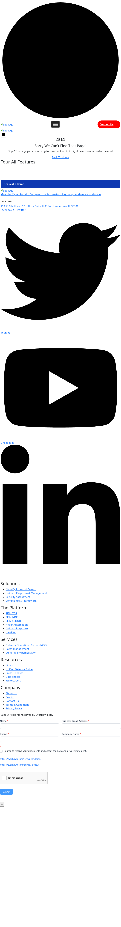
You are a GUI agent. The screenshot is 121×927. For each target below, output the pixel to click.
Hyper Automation (17, 624)
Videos (10, 665)
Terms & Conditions (17, 704)
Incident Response (17, 628)
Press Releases (14, 673)
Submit (6, 791)
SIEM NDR (12, 617)
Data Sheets (13, 677)
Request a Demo (14, 184)
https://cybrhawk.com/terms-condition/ (20, 758)
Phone (4, 733)
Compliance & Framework (21, 600)
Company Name (71, 733)
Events (10, 697)
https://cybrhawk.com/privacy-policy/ (19, 764)
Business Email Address (75, 720)
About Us (11, 693)
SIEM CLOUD (13, 621)
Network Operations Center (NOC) (26, 645)
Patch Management (17, 649)
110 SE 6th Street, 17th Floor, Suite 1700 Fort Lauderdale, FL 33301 (39, 206)
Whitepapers (13, 680)
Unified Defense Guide (19, 669)
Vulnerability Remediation (21, 652)
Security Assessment (18, 597)
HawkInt (11, 632)
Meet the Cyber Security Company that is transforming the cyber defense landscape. (51, 194)
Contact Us (106, 124)
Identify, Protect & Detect (21, 589)
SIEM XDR (11, 613)
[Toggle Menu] (55, 124)
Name (4, 720)
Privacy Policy (14, 708)
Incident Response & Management (26, 593)
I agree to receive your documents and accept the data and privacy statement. (45, 751)
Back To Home (60, 157)
